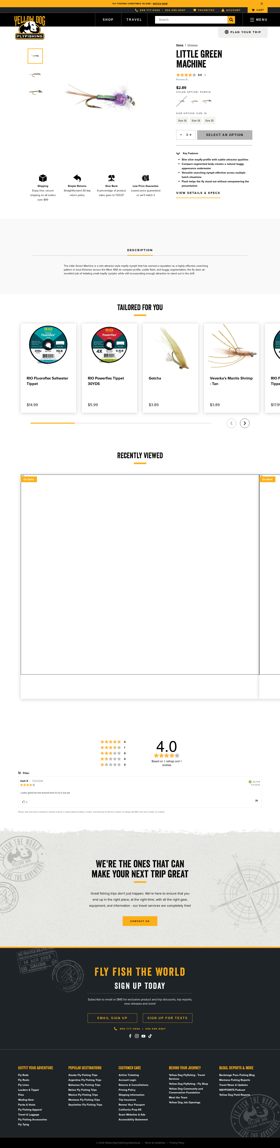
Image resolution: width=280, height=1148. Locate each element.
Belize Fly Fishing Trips (82, 1090)
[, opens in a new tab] (130, 1036)
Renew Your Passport (132, 1105)
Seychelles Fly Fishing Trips (85, 1105)
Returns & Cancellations (133, 1085)
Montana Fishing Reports (234, 1080)
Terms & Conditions (155, 1142)
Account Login (127, 1080)
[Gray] (206, 101)
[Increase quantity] (191, 135)
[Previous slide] (231, 423)
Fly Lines (23, 1085)
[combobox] (191, 20)
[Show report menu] (256, 801)
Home (179, 45)
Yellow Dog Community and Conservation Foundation (186, 1090)
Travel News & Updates (233, 1085)
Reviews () (181, 79)
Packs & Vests (26, 1105)
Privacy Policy (177, 1142)
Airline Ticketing (129, 1075)
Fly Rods (23, 1075)
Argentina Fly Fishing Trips (84, 1080)
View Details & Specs (198, 193)
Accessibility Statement (133, 1119)
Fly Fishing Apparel (30, 1109)
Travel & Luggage (28, 1114)
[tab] (140, 250)
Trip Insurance (127, 1100)
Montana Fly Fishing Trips (84, 1100)
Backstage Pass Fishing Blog (237, 1075)
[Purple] (181, 101)
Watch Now (160, 3)
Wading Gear (26, 1100)
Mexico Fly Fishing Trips (83, 1095)
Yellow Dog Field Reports (234, 1095)
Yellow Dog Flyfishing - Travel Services (187, 1077)
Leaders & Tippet (28, 1090)
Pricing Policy (127, 1090)
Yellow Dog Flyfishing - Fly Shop (188, 1084)
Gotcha (155, 378)
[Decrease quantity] (180, 135)
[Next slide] (245, 423)
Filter (25, 773)
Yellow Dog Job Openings (184, 1102)
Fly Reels (23, 1080)
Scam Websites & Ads (132, 1114)
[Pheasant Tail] (194, 101)
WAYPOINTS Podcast (232, 1090)
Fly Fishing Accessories (32, 1119)
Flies (21, 1095)
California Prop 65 (130, 1109)
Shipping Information (131, 1095)
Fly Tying (23, 1124)
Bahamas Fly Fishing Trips (84, 1085)
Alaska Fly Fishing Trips (83, 1075)
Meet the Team (178, 1097)
